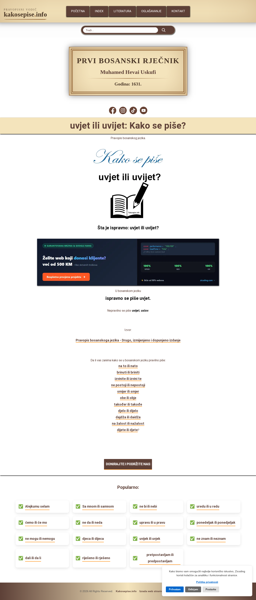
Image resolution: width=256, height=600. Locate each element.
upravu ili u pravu (152, 522)
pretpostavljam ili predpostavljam (160, 558)
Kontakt (178, 11)
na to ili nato (128, 366)
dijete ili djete (127, 430)
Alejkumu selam (37, 506)
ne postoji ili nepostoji (128, 385)
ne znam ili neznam (211, 539)
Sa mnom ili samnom (98, 506)
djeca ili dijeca (93, 539)
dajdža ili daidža (128, 417)
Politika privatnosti (207, 582)
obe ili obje (128, 398)
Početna (78, 11)
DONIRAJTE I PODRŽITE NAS (128, 464)
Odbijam (193, 589)
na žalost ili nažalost (128, 423)
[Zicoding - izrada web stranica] (128, 284)
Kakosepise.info (126, 591)
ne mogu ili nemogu (40, 539)
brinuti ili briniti (128, 372)
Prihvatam (175, 589)
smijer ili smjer (128, 391)
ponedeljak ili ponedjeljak (216, 522)
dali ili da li (33, 558)
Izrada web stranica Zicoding (157, 591)
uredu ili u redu (208, 506)
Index (99, 11)
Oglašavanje (151, 11)
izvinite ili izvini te (128, 379)
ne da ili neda (92, 522)
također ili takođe (128, 404)
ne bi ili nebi (148, 506)
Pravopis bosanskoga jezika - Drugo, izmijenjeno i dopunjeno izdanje (128, 340)
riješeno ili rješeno (96, 558)
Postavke (211, 589)
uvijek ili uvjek (149, 539)
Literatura (122, 11)
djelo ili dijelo (128, 411)
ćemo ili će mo (36, 522)
